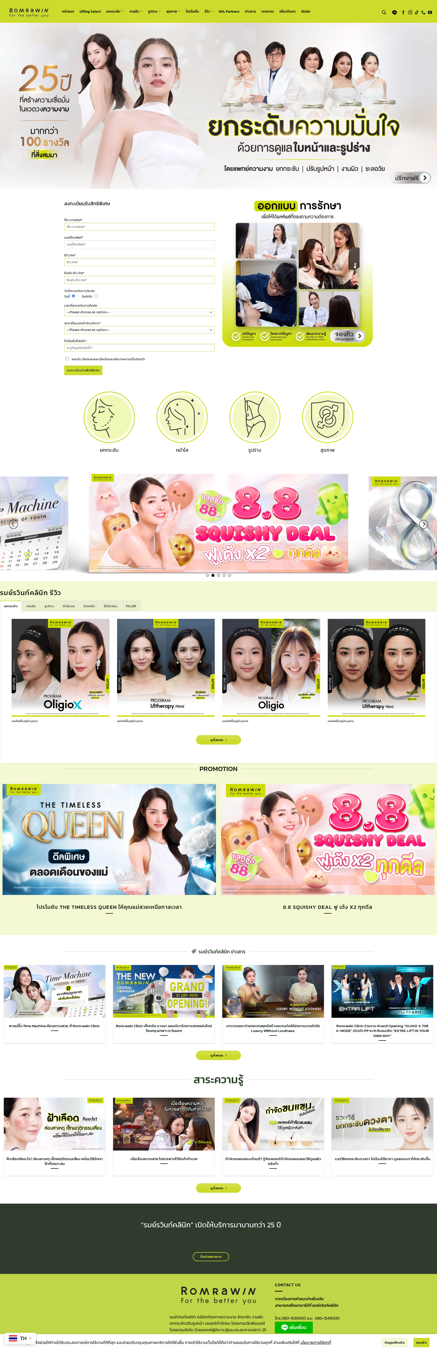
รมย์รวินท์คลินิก (167, 1224)
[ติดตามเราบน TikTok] (417, 12)
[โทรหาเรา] (423, 12)
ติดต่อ (305, 11)
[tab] (10, 606)
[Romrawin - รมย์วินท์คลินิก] (29, 11)
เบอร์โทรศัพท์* (73, 237)
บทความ (267, 11)
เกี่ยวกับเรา (287, 11)
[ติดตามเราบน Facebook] (403, 12)
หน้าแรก (68, 11)
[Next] (423, 524)
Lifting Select (90, 11)
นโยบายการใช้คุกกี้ (315, 1342)
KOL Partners (229, 11)
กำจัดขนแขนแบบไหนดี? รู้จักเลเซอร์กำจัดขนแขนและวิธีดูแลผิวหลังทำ (273, 1161)
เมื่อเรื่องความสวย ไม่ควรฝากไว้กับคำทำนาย (164, 1159)
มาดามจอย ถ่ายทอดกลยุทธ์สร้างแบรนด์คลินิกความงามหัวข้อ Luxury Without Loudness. (273, 1028)
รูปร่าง (152, 11)
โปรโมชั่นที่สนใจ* (75, 341)
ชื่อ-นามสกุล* (73, 219)
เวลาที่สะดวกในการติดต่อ (80, 305)
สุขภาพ (171, 11)
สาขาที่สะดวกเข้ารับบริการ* (82, 323)
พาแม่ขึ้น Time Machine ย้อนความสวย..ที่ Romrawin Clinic (54, 1026)
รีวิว (207, 11)
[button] (384, 12)
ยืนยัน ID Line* (74, 273)
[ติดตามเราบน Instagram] (410, 12)
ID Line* (70, 255)
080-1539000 (293, 1318)
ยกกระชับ (113, 11)
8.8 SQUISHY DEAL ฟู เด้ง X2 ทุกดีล (328, 907)
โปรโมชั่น (192, 11)
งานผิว (134, 11)
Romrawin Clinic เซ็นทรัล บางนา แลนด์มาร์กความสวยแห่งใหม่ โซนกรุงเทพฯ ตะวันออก (164, 1028)
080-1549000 (327, 1318)
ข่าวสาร (250, 11)
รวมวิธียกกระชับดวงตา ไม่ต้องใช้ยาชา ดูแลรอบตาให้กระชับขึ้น (382, 1159)
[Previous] (13, 524)
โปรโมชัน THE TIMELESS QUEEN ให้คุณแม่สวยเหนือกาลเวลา (109, 907)
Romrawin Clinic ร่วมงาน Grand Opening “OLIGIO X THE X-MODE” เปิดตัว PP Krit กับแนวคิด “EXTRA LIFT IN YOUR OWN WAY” (382, 1031)
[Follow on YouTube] (430, 12)
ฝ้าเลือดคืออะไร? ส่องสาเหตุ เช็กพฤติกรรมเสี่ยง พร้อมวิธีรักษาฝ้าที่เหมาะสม (55, 1161)
